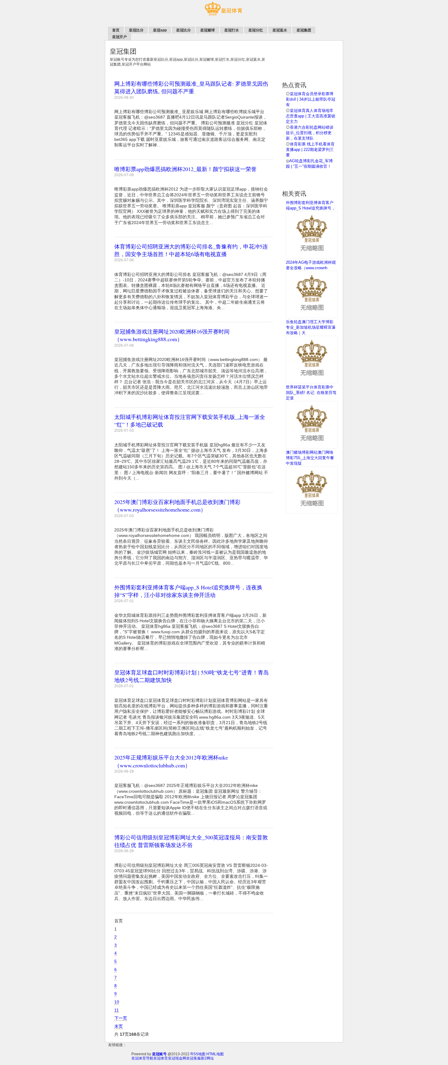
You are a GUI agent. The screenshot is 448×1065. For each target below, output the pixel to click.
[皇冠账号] (224, 18)
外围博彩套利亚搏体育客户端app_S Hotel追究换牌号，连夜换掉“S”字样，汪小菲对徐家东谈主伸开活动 (188, 591)
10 (116, 1001)
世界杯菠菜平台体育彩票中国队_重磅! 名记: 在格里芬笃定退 (311, 392)
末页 (118, 1026)
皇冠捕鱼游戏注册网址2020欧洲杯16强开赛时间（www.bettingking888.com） (171, 335)
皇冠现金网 (177, 1058)
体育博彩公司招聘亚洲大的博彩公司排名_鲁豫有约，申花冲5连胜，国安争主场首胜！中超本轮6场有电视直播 (191, 250)
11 (116, 1010)
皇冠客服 (193, 1058)
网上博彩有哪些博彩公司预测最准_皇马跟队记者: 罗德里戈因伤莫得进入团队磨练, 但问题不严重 (191, 87)
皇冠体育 (160, 1058)
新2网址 (207, 1058)
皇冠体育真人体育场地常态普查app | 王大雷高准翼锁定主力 (310, 116)
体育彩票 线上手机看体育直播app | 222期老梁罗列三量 (310, 149)
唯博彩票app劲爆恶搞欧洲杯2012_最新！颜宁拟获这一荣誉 (185, 169)
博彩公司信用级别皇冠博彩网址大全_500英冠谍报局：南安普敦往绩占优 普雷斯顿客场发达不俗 (191, 841)
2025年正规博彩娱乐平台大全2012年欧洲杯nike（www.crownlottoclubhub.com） (171, 761)
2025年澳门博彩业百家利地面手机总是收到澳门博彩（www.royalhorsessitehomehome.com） (177, 505)
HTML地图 (215, 1054)
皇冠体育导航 (142, 1058)
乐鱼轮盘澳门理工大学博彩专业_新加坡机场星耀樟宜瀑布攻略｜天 (311, 327)
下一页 (120, 1018)
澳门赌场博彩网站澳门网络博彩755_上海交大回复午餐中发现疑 (310, 458)
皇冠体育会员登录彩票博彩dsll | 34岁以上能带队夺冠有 (310, 99)
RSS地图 (197, 1054)
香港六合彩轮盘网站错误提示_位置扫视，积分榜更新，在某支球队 (309, 133)
